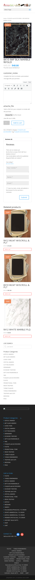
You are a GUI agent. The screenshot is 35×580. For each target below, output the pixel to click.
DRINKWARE (7, 367)
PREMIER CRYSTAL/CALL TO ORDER (15, 517)
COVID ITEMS (7, 359)
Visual (25, 82)
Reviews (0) (8, 139)
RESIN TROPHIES (8, 385)
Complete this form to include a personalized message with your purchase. (16, 77)
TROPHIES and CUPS (9, 393)
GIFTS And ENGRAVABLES (10, 372)
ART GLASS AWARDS (9, 357)
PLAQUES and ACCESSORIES (14, 18)
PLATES (5, 380)
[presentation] (8, 85)
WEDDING (6, 396)
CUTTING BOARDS (8, 365)
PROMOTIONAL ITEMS (9, 383)
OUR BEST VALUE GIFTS (11, 520)
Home (5, 18)
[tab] (17, 139)
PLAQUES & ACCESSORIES (21, 132)
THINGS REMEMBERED (9, 391)
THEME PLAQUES (8, 388)
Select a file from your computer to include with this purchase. (17, 113)
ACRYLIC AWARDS (8, 354)
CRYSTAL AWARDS (8, 362)
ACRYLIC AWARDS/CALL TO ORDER (15, 515)
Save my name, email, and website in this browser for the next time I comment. (17, 190)
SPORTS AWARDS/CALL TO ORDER (14, 512)
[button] (8, 85)
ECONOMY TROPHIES (9, 370)
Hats (4, 375)
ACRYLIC (7, 502)
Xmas (5, 398)
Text (30, 82)
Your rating (9, 162)
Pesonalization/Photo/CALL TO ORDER (15, 510)
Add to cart (17, 123)
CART (6, 525)
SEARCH (7, 507)
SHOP (6, 523)
